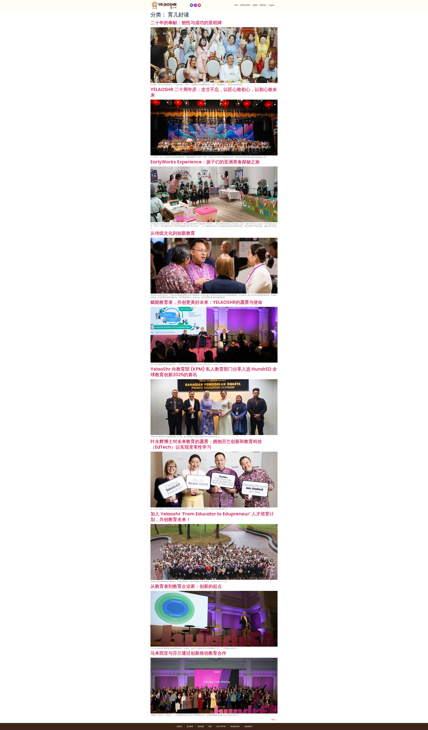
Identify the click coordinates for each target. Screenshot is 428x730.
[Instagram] (195, 5)
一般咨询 (179, 726)
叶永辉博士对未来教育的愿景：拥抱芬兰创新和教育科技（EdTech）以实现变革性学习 (206, 444)
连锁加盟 (201, 726)
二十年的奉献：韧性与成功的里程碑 (186, 23)
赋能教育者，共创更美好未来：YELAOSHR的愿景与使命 (206, 302)
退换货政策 (248, 726)
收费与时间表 (245, 5)
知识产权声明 (221, 726)
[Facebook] (191, 5)
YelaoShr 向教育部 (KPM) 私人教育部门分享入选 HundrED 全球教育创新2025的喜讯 (213, 372)
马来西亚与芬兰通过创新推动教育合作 (188, 653)
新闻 (210, 726)
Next (274, 719)
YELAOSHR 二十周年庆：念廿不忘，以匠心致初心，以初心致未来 (213, 92)
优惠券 (255, 5)
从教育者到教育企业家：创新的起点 (186, 586)
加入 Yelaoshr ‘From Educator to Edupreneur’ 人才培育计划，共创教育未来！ (212, 517)
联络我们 (263, 5)
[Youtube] (199, 5)
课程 (236, 5)
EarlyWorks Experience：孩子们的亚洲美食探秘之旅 (205, 162)
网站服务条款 (235, 726)
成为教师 (190, 726)
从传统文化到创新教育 (172, 233)
